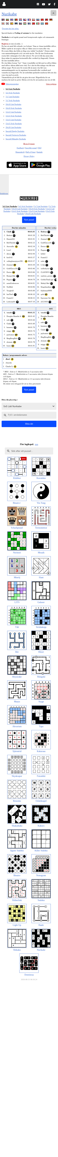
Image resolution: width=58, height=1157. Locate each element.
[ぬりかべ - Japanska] (3, 24)
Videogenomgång (12, 84)
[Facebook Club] (55, 4)
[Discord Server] (38, 4)
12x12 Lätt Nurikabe (13, 112)
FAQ (39, 148)
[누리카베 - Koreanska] (8, 24)
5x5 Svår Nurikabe (13, 93)
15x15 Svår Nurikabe (14, 123)
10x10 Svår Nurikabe (14, 108)
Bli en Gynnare (29, 144)
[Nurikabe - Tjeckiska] (25, 20)
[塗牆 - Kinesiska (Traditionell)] (47, 20)
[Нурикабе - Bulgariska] (8, 20)
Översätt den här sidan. (10, 28)
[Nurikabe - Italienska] (38, 24)
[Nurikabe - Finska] (29, 24)
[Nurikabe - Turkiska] (34, 24)
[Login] (4, 4)
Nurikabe (9, 14)
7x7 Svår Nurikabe (13, 100)
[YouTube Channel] (44, 4)
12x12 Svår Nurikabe (14, 116)
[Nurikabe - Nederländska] (21, 20)
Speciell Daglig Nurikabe (15, 131)
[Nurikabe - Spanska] (12, 24)
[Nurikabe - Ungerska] (25, 24)
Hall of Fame (30, 152)
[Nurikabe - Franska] (29, 20)
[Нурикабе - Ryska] (38, 20)
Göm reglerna (51, 84)
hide (36, 444)
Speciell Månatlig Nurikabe (16, 139)
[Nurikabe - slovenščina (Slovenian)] (21, 24)
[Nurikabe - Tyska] (51, 20)
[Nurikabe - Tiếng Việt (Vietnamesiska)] (47, 24)
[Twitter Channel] (49, 4)
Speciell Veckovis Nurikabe (16, 135)
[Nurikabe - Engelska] (3, 20)
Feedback (20, 148)
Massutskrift (19, 152)
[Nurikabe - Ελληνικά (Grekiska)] (42, 24)
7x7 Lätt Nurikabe (12, 97)
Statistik (40, 152)
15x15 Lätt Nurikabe (13, 120)
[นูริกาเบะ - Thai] (12, 20)
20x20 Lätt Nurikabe (13, 127)
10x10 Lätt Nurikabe (13, 104)
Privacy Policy (29, 156)
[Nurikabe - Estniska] (16, 24)
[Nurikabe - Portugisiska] (16, 20)
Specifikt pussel (31, 148)
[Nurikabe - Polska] (34, 20)
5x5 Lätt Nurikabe (13, 89)
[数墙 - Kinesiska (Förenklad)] (42, 20)
